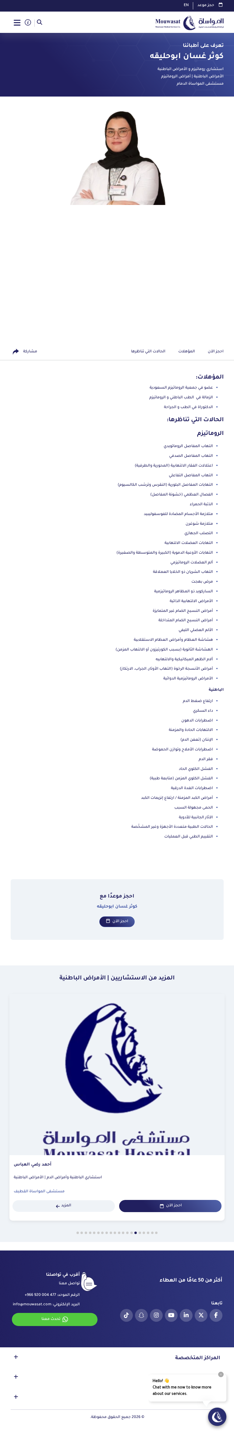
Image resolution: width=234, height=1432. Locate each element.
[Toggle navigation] (17, 23)
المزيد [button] (66, 1206)
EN (186, 5)
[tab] (156, 1233)
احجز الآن (120, 921)
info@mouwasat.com (32, 1305)
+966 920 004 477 (40, 1295)
